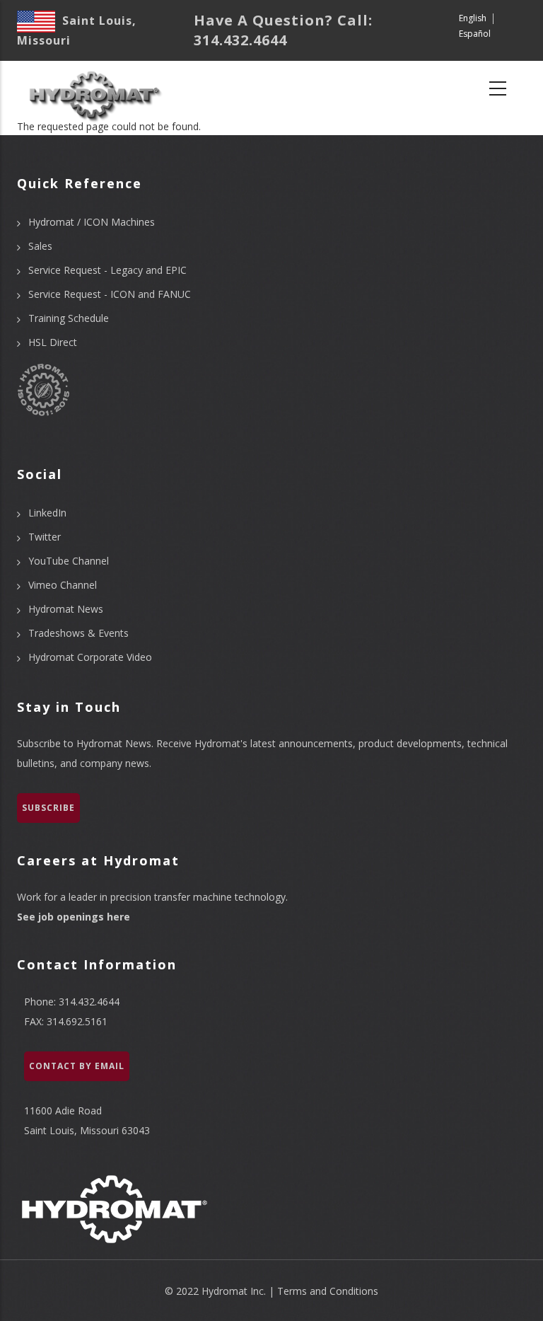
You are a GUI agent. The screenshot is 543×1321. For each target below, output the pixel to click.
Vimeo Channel (62, 585)
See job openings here (73, 916)
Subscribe (48, 808)
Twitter (44, 536)
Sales (40, 246)
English (472, 18)
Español (475, 34)
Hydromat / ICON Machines (91, 222)
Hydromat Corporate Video (90, 657)
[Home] (93, 89)
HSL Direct (52, 342)
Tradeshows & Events (78, 633)
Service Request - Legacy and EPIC (107, 270)
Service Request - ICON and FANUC (109, 294)
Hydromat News (65, 609)
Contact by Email (76, 1066)
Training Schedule (68, 318)
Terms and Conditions (327, 1291)
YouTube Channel (68, 560)
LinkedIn (47, 512)
